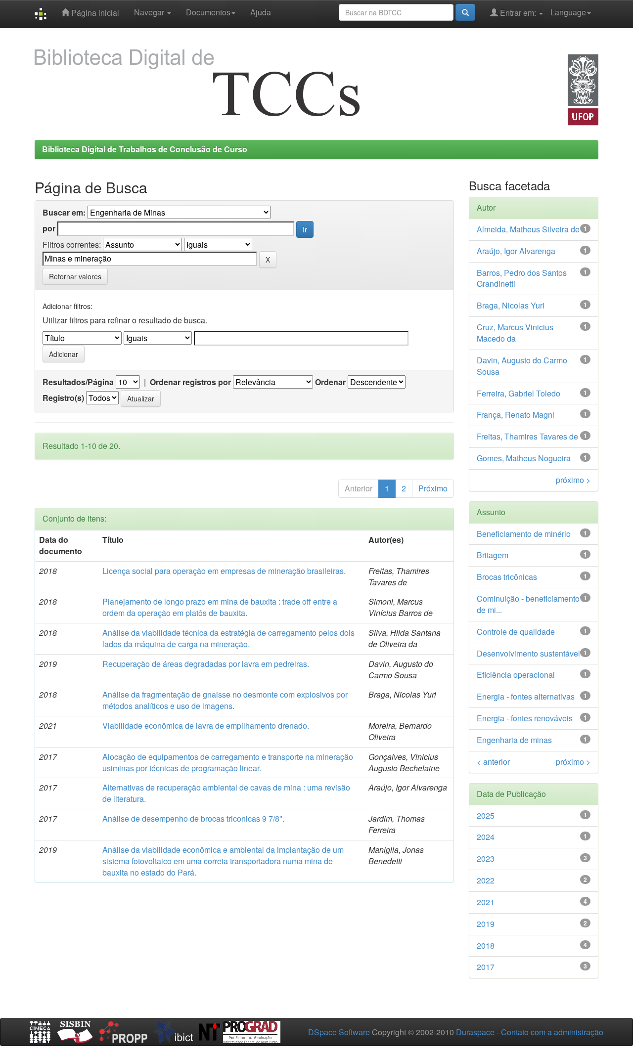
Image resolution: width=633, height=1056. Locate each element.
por (49, 228)
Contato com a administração (552, 1032)
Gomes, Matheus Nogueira (524, 458)
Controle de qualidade (516, 631)
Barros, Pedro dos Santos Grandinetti (522, 278)
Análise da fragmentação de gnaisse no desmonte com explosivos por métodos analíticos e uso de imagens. (225, 700)
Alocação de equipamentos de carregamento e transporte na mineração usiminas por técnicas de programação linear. (227, 762)
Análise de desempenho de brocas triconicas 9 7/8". (193, 818)
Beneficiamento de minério (524, 533)
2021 (486, 902)
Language (568, 12)
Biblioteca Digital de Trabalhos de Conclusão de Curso (144, 149)
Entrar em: (518, 12)
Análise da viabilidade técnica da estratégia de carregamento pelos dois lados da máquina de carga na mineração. (228, 638)
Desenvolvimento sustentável (528, 653)
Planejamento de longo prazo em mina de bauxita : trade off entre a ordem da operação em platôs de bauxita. (219, 607)
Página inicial (94, 12)
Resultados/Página (78, 382)
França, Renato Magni (515, 414)
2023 (486, 858)
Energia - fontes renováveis (525, 718)
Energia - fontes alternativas (526, 696)
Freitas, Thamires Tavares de (527, 436)
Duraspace (475, 1032)
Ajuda (260, 12)
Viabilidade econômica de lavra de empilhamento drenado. (205, 725)
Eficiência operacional (516, 674)
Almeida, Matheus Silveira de (528, 229)
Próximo (433, 488)
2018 (486, 945)
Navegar (150, 12)
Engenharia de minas (514, 740)
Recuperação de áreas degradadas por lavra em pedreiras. (205, 663)
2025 (486, 815)
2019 (486, 923)
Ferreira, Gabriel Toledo (518, 393)
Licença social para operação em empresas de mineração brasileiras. (224, 570)
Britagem (492, 555)
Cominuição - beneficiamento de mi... (528, 604)
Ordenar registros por (190, 382)
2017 (486, 966)
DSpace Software (339, 1032)
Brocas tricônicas (507, 576)
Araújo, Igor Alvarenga (516, 251)
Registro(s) (63, 398)
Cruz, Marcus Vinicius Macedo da (515, 332)
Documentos (208, 12)
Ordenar (330, 382)
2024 (486, 836)
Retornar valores (75, 276)
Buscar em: (64, 212)
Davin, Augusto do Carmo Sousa (522, 365)
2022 (486, 880)
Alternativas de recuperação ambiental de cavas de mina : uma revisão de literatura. (226, 793)
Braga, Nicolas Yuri (510, 305)
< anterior (493, 761)
